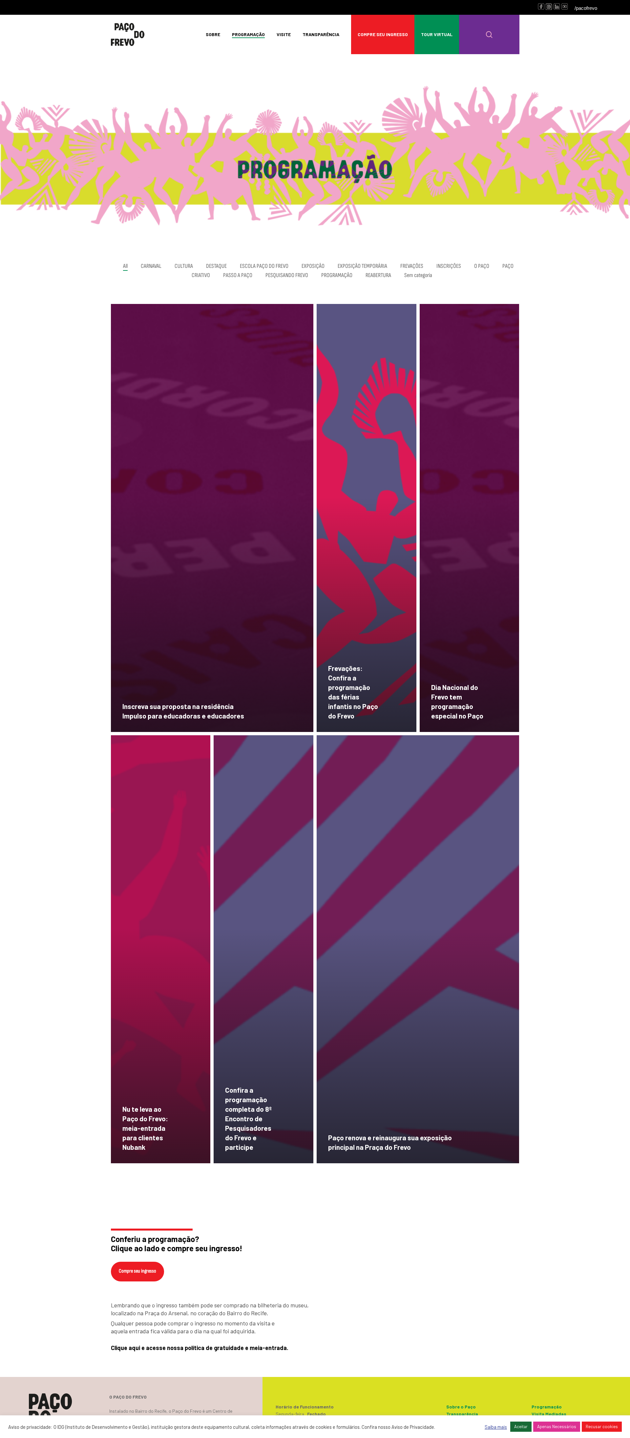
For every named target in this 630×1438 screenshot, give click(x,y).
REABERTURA (378, 275)
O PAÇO (481, 266)
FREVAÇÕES (411, 266)
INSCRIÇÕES (448, 266)
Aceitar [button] (521, 1426)
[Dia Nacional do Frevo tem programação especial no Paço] (469, 518)
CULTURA (184, 266)
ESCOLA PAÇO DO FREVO (264, 266)
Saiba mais (496, 1427)
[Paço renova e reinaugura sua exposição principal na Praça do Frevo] (418, 949)
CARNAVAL (151, 266)
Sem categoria (418, 275)
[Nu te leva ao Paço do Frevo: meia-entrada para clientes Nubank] (161, 949)
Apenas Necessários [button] (556, 1426)
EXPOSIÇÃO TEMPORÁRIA (362, 266)
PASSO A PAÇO (237, 275)
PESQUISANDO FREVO (286, 275)
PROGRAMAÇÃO (336, 275)
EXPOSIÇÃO (313, 266)
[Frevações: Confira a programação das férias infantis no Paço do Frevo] (366, 518)
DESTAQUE (216, 266)
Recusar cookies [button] (602, 1426)
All (125, 266)
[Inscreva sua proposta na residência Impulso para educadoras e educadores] (212, 518)
